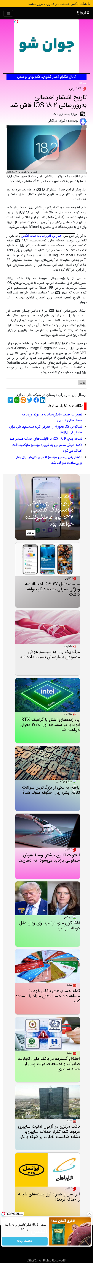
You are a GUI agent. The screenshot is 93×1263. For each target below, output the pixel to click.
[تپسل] (16, 21)
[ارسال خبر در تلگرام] (9, 400)
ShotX (83, 13)
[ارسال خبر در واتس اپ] (16, 400)
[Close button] (90, 1214)
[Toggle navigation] (8, 13)
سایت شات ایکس (33, 236)
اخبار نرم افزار (54, 236)
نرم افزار (83, 83)
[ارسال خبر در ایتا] (22, 400)
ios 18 (82, 383)
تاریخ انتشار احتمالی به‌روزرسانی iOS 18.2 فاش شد (48, 101)
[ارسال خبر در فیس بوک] (35, 400)
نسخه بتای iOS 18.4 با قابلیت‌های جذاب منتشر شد (46, 439)
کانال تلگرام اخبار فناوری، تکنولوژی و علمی (46, 77)
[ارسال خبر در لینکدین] (42, 400)
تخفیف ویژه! (24, 1241)
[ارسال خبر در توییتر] (29, 400)
